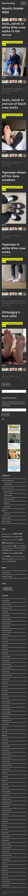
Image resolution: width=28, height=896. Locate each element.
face (21, 539)
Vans (12, 235)
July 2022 (4, 683)
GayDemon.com (7, 587)
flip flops (9, 543)
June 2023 (5, 641)
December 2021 (6, 709)
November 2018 (6, 848)
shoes (10, 550)
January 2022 (5, 705)
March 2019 (5, 833)
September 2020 (6, 765)
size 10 (13, 550)
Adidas (5, 534)
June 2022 (5, 686)
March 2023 (5, 653)
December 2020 (6, 754)
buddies (16, 536)
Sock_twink (4, 89)
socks (9, 89)
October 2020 (6, 761)
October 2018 (5, 851)
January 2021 (5, 750)
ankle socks (10, 534)
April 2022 (5, 694)
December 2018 (6, 844)
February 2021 (6, 746)
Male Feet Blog (8, 3)
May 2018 (4, 870)
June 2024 (5, 612)
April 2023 (5, 649)
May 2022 (4, 690)
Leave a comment (6, 93)
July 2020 (4, 773)
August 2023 (5, 634)
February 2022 (6, 701)
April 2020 (5, 784)
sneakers (4, 235)
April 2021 (5, 739)
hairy (3, 546)
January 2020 (5, 795)
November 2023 (6, 623)
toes (17, 163)
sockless (11, 553)
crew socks (4, 88)
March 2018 (5, 878)
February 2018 (6, 881)
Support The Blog (7, 576)
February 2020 (6, 791)
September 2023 (6, 630)
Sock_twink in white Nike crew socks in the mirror (13, 29)
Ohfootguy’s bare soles (11, 314)
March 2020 (5, 788)
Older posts (6, 384)
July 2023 (4, 638)
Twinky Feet (7, 506)
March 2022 (5, 698)
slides (23, 550)
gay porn (15, 543)
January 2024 (5, 615)
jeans (13, 300)
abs (3, 534)
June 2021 (4, 731)
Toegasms (6, 503)
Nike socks (19, 88)
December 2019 (6, 799)
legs (15, 546)
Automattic (4, 893)
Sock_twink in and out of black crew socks (14, 103)
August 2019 (5, 814)
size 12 (19, 550)
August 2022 (5, 679)
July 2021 (4, 728)
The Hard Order (8, 484)
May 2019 (4, 825)
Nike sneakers (10, 548)
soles (14, 163)
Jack (3, 86)
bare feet (4, 162)
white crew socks (15, 89)
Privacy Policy (5, 572)
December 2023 (6, 619)
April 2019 (5, 829)
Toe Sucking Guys (9, 499)
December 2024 (6, 604)
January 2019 (5, 840)
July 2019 (4, 818)
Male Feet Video (6, 521)
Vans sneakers (17, 235)
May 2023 (4, 645)
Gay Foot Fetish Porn (7, 488)
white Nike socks (9, 91)
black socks (17, 162)
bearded (5, 537)
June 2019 (4, 821)
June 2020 (5, 776)
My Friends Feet (8, 491)
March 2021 (5, 743)
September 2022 (6, 675)
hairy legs (7, 546)
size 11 (16, 550)
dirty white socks (15, 539)
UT (16, 556)
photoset (23, 548)
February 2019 (6, 836)
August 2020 (5, 769)
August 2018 (5, 859)
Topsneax (8, 235)
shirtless (5, 550)
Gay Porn (4, 510)
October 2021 (5, 716)
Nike (8, 88)
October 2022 (5, 671)
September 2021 (6, 720)
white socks (16, 91)
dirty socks (8, 539)
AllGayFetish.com (8, 589)
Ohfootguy (11, 376)
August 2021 (5, 724)
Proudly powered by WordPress (9, 892)
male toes (19, 545)
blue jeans (4, 300)
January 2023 (5, 660)
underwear (13, 556)
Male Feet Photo (6, 38)
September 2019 (6, 810)
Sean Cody (6, 514)
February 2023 (6, 656)
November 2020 (6, 758)
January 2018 (5, 885)
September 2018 (6, 855)
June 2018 (5, 866)
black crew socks (10, 162)
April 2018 (5, 874)
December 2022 (6, 664)
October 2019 (5, 806)
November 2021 (6, 713)
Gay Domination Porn (8, 480)
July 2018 (4, 863)
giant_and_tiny (20, 543)
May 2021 (4, 735)
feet (3, 163)
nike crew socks (13, 88)
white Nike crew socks (17, 559)
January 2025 (5, 600)
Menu (23, 3)
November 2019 (6, 803)
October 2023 (5, 627)
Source (4, 77)
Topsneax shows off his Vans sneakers (14, 176)
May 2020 (4, 780)
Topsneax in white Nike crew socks (13, 248)
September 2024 (6, 608)
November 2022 (6, 668)
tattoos (4, 556)
